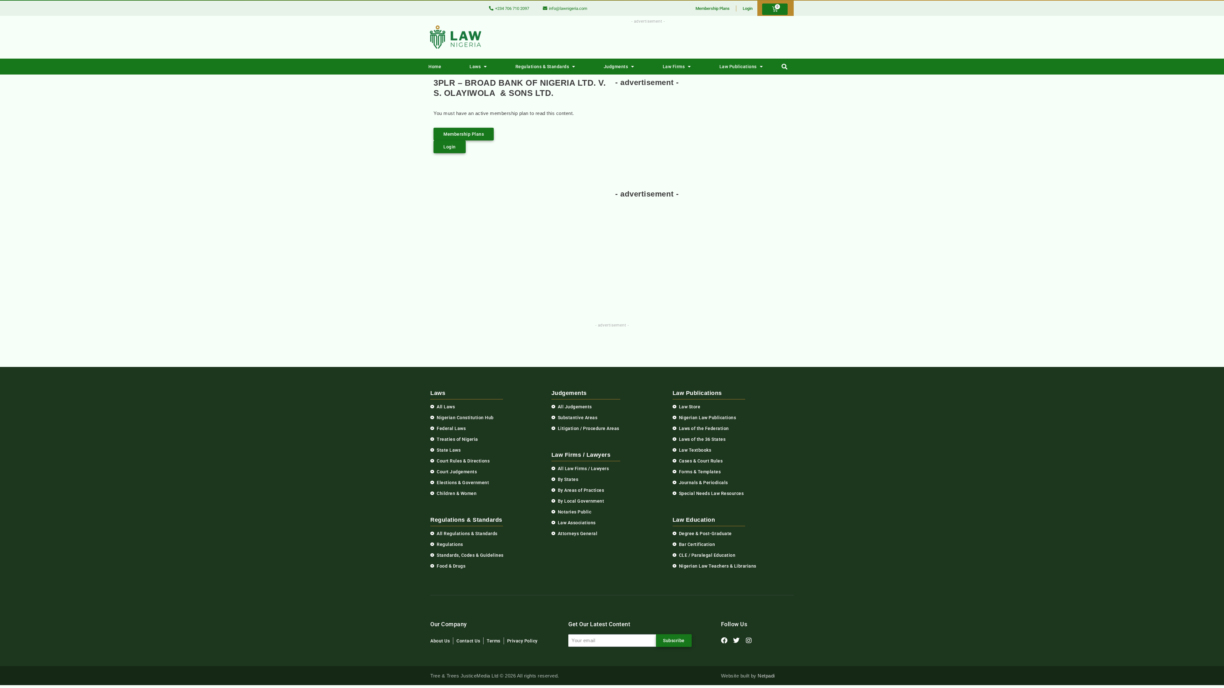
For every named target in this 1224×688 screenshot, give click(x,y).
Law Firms (674, 66)
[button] (784, 66)
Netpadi (766, 675)
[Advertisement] (644, 39)
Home (434, 66)
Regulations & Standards (542, 66)
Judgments (616, 66)
